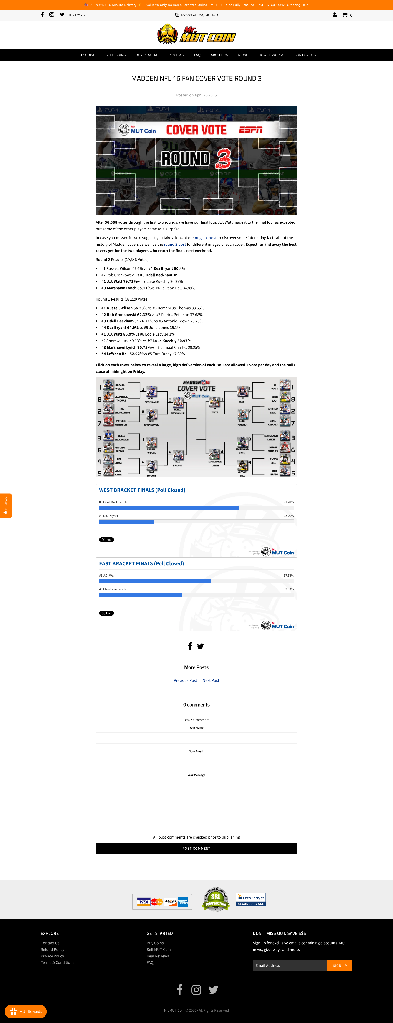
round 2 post (175, 244)
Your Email (196, 751)
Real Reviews (158, 956)
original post (206, 238)
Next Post (211, 680)
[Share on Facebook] (190, 648)
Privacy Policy (52, 956)
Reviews (176, 55)
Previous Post (185, 680)
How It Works (77, 15)
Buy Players (147, 55)
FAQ (197, 55)
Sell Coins (116, 55)
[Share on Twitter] (200, 648)
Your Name (196, 728)
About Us (219, 55)
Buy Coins (86, 55)
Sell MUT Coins (160, 949)
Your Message (196, 775)
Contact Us (305, 55)
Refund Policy (52, 949)
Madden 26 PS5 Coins (358, 1012)
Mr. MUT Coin (174, 1010)
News (243, 55)
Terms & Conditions (57, 962)
